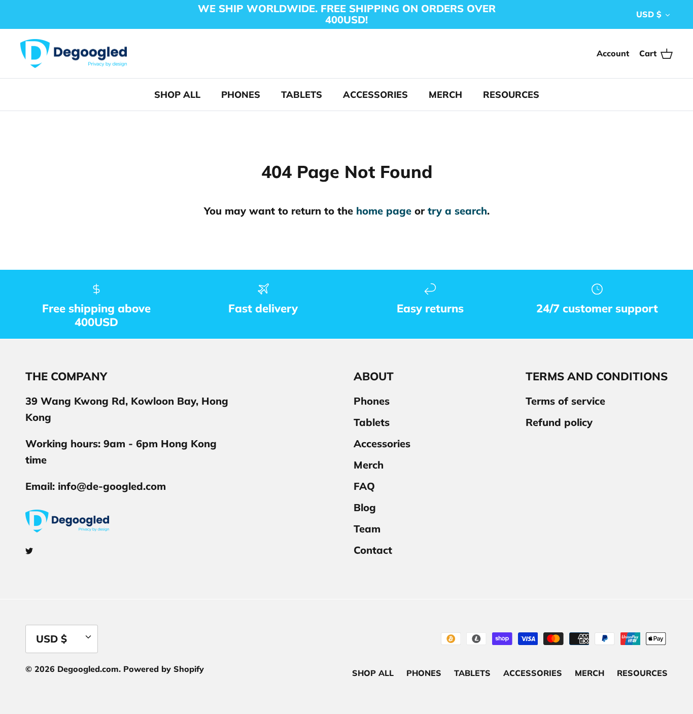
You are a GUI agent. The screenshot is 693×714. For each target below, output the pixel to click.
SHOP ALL (177, 94)
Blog (365, 507)
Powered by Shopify (163, 669)
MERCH (445, 94)
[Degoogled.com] (73, 53)
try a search (457, 210)
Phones (372, 401)
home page (383, 210)
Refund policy (559, 422)
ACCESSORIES (375, 94)
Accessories (382, 443)
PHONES (240, 94)
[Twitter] (29, 551)
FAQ (364, 486)
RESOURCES (511, 94)
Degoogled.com (88, 669)
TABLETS (301, 94)
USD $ (649, 14)
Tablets (372, 422)
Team (367, 528)
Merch (369, 464)
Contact (373, 550)
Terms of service (565, 401)
